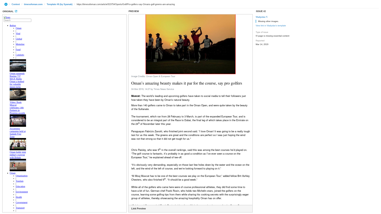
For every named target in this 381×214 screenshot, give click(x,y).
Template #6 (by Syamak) (59, 4)
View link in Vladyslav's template (271, 25)
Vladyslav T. (262, 17)
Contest (16, 4)
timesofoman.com (33, 4)
